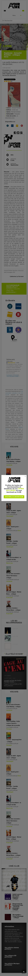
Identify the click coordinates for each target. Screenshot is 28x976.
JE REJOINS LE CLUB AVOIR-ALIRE (14, 496)
